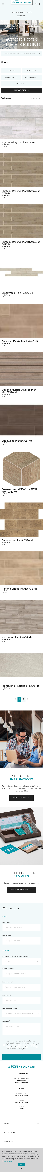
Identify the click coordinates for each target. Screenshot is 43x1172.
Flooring (16, 24)
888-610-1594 (21, 16)
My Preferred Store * (9, 1008)
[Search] (40, 53)
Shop (6, 1123)
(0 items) (39, 4)
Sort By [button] (34, 98)
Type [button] (10, 71)
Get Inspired (9, 1132)
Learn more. (7, 1161)
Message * (6, 1021)
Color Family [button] (30, 71)
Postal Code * (7, 995)
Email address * (7, 982)
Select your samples (19, 890)
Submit (21, 1057)
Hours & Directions (21, 1082)
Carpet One (5, 24)
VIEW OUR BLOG (19, 798)
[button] (32, 4)
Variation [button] (20, 84)
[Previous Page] (15, 699)
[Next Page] (28, 699)
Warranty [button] (9, 77)
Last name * (6, 935)
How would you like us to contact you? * (16, 956)
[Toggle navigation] (3, 4)
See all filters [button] (20, 90)
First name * (6, 922)
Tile (23, 24)
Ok (21, 1165)
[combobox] (19, 53)
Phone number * (8, 968)
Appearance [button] (30, 77)
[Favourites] (36, 4)
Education (9, 1141)
